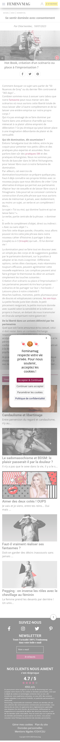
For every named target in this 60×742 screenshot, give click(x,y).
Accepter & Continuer (30, 380)
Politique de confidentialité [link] (30, 398)
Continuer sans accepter (30, 386)
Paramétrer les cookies (30, 392)
